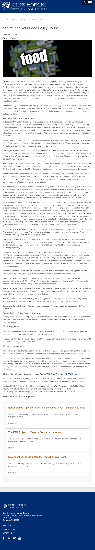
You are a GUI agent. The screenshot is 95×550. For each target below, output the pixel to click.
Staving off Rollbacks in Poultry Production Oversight (37, 456)
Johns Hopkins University (14, 505)
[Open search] (84, 2)
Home (6, 19)
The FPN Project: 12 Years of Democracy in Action (35, 432)
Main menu (90, 2)
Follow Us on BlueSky (15, 538)
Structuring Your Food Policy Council (32, 19)
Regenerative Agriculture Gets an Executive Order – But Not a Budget (46, 407)
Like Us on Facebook (4, 538)
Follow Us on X (9, 538)
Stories (14, 19)
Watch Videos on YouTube (20, 538)
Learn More (12, 423)
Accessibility (9, 526)
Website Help (9, 533)
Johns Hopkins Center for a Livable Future (25, 6)
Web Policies (9, 530)
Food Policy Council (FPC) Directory (65, 374)
